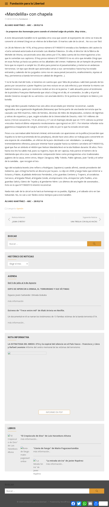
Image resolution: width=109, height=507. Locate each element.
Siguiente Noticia (84, 219)
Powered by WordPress (60, 501)
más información (15, 301)
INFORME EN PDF (54, 412)
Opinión (19, 208)
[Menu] (6, 3)
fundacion (23, 19)
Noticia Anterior (18, 219)
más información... (16, 322)
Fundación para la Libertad (27, 3)
